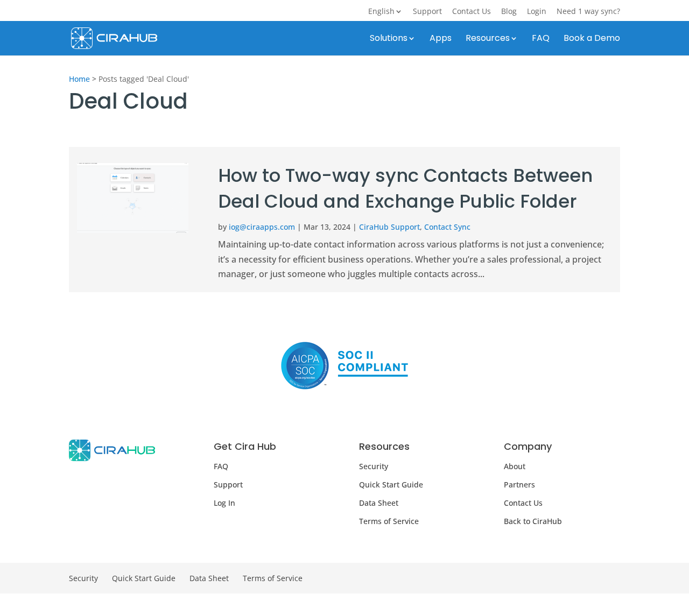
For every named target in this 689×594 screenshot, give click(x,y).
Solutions (388, 39)
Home (79, 79)
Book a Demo (592, 39)
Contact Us (471, 12)
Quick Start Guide (391, 484)
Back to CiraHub (533, 521)
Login (536, 12)
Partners (519, 484)
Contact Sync (447, 227)
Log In (224, 503)
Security (373, 466)
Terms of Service (389, 521)
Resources (488, 39)
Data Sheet (378, 503)
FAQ (541, 39)
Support (427, 12)
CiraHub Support (389, 227)
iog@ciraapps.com (262, 227)
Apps (441, 39)
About (514, 466)
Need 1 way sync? (588, 12)
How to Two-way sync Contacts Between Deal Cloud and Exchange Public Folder (405, 188)
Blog (509, 12)
